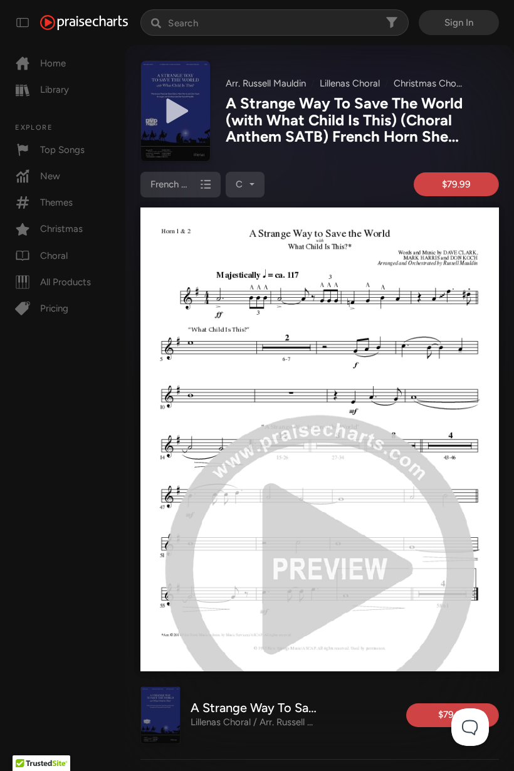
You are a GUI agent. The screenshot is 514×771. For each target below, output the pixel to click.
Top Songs (62, 149)
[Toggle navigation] (22, 22)
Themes (56, 202)
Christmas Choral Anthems (450, 83)
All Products (65, 282)
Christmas (61, 228)
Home (53, 63)
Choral (54, 255)
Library (54, 89)
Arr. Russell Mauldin (266, 83)
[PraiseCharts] (84, 22)
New (50, 176)
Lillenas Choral (350, 83)
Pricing (54, 308)
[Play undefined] (175, 111)
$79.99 (456, 184)
